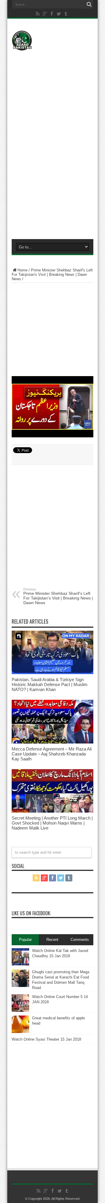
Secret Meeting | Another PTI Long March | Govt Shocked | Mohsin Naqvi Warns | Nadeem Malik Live (52, 823)
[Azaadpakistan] (52, 40)
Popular (25, 939)
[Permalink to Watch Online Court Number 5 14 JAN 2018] (20, 1003)
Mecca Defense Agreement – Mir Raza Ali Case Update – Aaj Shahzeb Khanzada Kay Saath (52, 753)
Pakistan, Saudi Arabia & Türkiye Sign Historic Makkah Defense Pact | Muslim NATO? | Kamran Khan (50, 684)
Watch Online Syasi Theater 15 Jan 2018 (46, 1039)
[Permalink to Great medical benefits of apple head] (20, 1024)
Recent (52, 939)
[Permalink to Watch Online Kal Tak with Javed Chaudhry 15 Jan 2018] (20, 957)
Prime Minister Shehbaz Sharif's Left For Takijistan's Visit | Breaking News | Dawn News (52, 274)
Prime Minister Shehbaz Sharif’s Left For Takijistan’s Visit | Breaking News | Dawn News (58, 596)
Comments (80, 939)
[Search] (89, 4)
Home (22, 270)
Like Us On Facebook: (31, 913)
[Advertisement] (52, 89)
